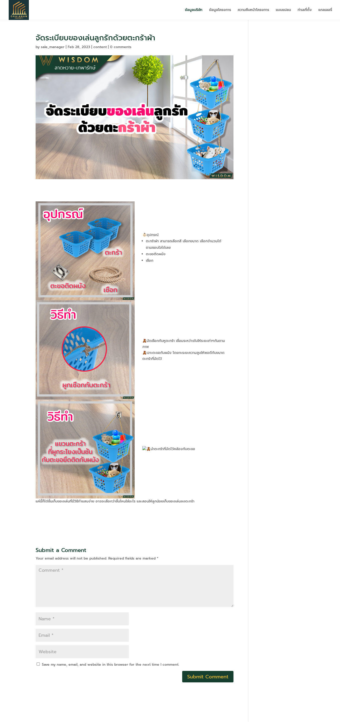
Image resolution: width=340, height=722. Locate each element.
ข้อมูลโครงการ (220, 10)
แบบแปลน (283, 10)
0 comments (120, 47)
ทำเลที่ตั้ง (305, 10)
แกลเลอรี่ (325, 10)
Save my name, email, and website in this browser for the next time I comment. (110, 664)
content (100, 47)
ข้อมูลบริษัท (193, 10)
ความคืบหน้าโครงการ (253, 10)
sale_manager (52, 47)
